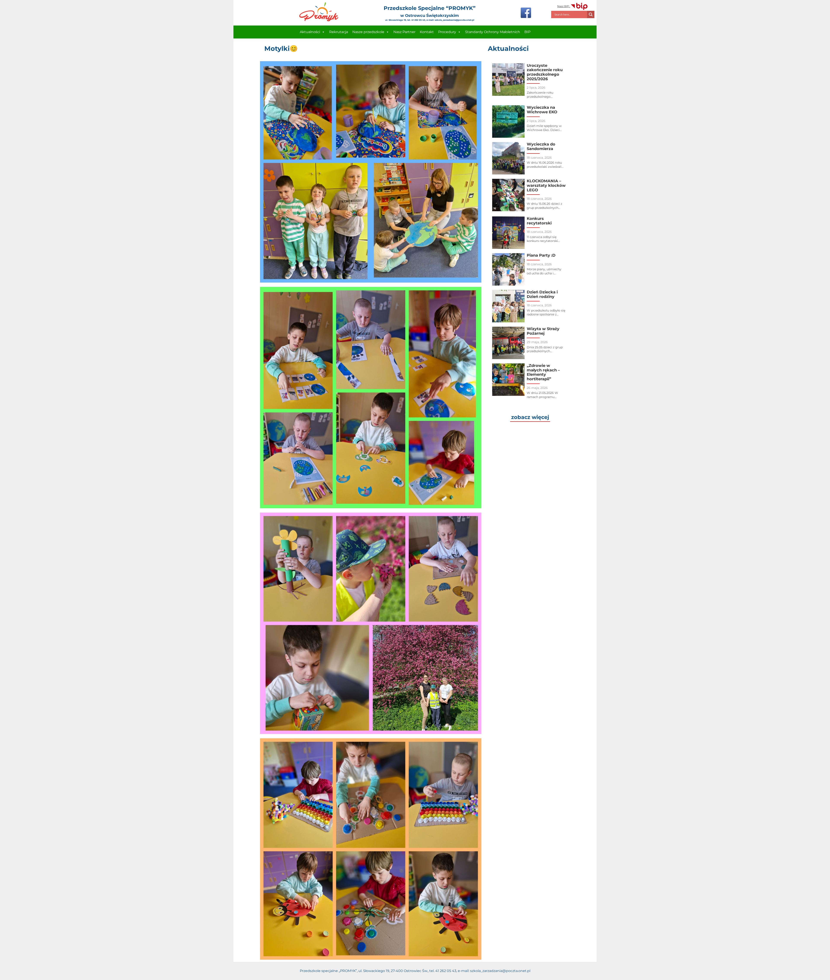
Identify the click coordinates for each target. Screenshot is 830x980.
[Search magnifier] (590, 14)
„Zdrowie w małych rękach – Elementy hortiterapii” (543, 372)
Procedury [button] (447, 32)
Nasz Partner (404, 32)
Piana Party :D (541, 255)
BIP (527, 32)
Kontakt (427, 32)
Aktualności (310, 32)
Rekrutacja (338, 32)
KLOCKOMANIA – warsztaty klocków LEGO (546, 185)
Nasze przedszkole (368, 32)
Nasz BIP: (563, 6)
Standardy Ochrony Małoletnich (492, 32)
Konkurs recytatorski (539, 220)
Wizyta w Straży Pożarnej (543, 331)
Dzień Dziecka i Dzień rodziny (542, 294)
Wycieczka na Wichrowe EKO (542, 109)
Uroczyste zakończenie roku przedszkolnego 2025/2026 (545, 72)
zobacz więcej (530, 417)
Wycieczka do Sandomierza (541, 146)
